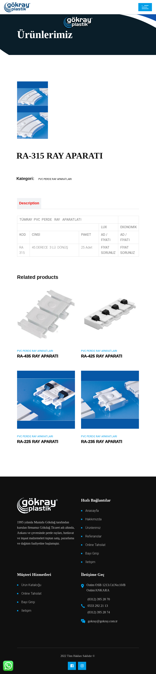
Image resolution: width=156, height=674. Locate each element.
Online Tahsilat (95, 545)
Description (29, 203)
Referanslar (93, 536)
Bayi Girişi (92, 553)
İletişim (90, 562)
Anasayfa (92, 511)
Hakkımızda (93, 519)
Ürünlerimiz (93, 528)
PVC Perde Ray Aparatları (55, 179)
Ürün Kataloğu (31, 585)
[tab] (29, 203)
